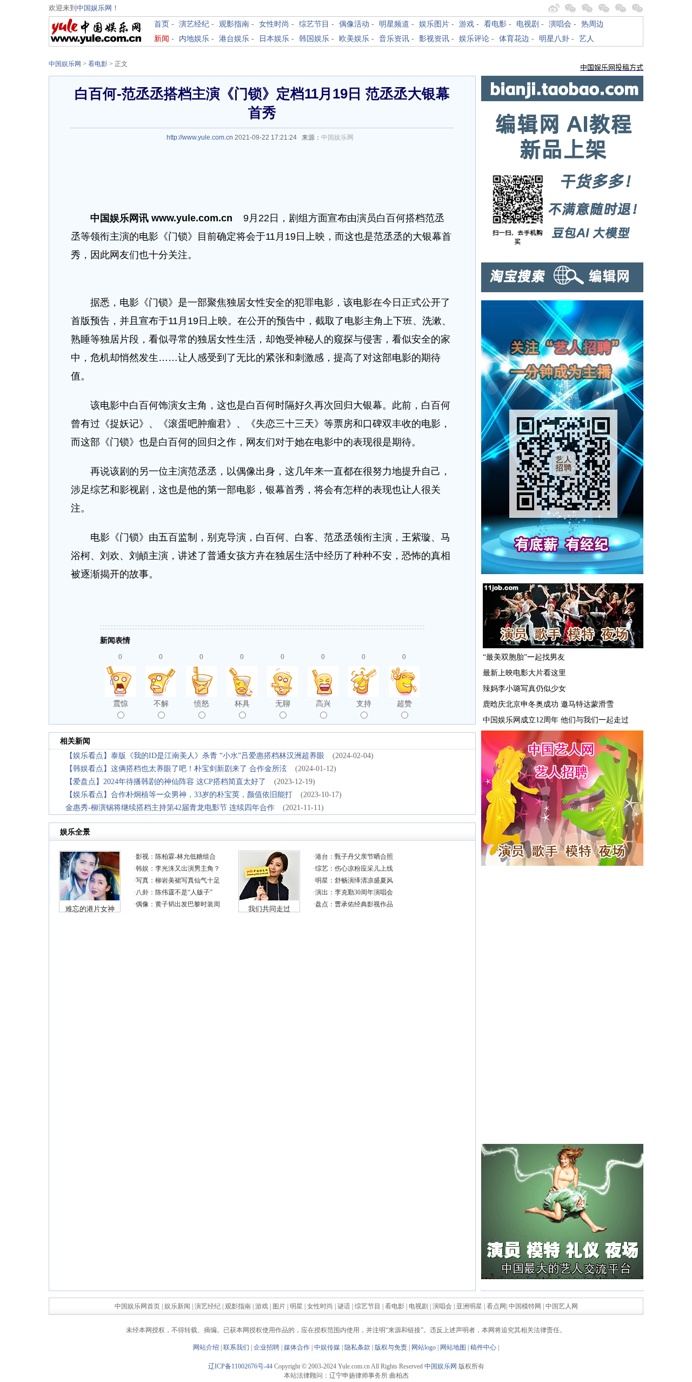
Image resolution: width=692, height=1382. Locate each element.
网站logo (423, 1347)
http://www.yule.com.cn (200, 137)
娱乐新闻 (177, 1306)
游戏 (466, 24)
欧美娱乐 (354, 39)
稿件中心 (483, 1347)
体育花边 (514, 39)
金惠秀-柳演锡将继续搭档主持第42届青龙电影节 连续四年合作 (170, 808)
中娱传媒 (327, 1347)
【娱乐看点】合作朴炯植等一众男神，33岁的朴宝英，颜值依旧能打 (178, 795)
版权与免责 (391, 1347)
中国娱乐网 (94, 8)
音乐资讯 (394, 39)
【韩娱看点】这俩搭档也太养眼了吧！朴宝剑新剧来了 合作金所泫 (176, 769)
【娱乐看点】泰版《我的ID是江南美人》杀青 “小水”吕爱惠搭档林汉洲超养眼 (194, 756)
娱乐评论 (474, 39)
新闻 (161, 39)
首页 (161, 24)
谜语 (343, 1306)
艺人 (586, 39)
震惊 (120, 703)
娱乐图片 (434, 24)
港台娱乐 (234, 39)
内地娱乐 (194, 39)
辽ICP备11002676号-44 (240, 1366)
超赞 (404, 703)
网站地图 (453, 1347)
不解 (161, 703)
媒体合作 (297, 1347)
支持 (363, 703)
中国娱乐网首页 (137, 1306)
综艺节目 (314, 24)
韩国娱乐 (314, 39)
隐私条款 (357, 1347)
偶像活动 (354, 24)
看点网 (496, 1306)
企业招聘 (267, 1347)
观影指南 (234, 24)
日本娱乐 (274, 39)
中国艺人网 (561, 1306)
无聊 (282, 703)
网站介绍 (206, 1347)
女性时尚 (274, 24)
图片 (278, 1306)
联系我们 (236, 1347)
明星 (297, 1306)
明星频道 (394, 24)
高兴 (323, 703)
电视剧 (527, 24)
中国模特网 (525, 1306)
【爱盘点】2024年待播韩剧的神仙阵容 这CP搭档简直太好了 (165, 782)
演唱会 (560, 24)
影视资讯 (434, 39)
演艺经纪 (194, 24)
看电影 (495, 24)
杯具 (242, 703)
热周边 (592, 24)
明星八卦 (554, 39)
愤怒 (201, 703)
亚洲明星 (469, 1306)
